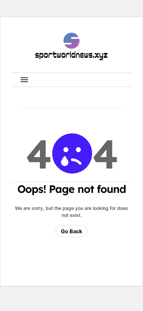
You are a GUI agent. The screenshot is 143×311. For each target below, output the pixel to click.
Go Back (71, 231)
